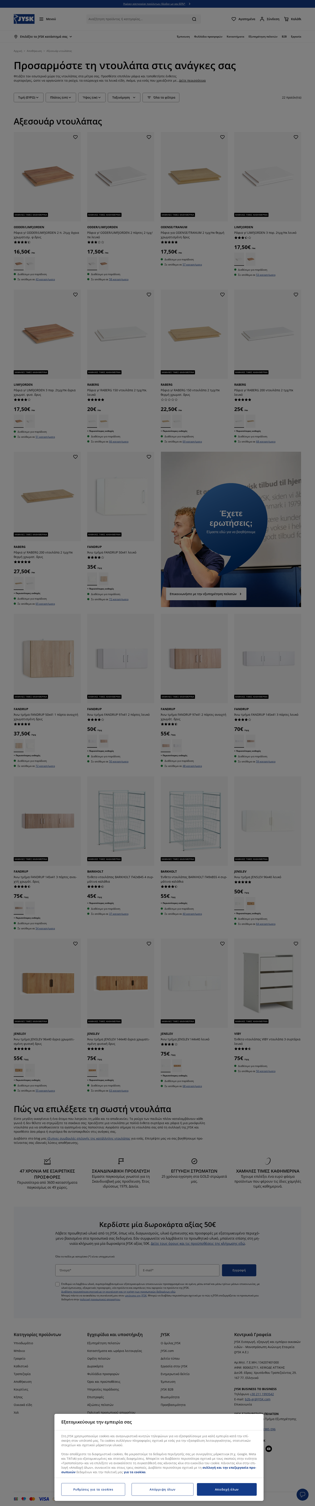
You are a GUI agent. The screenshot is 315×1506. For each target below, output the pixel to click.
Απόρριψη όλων (162, 1489)
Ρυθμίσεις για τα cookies (93, 1489)
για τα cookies (135, 1472)
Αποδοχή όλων (227, 1489)
